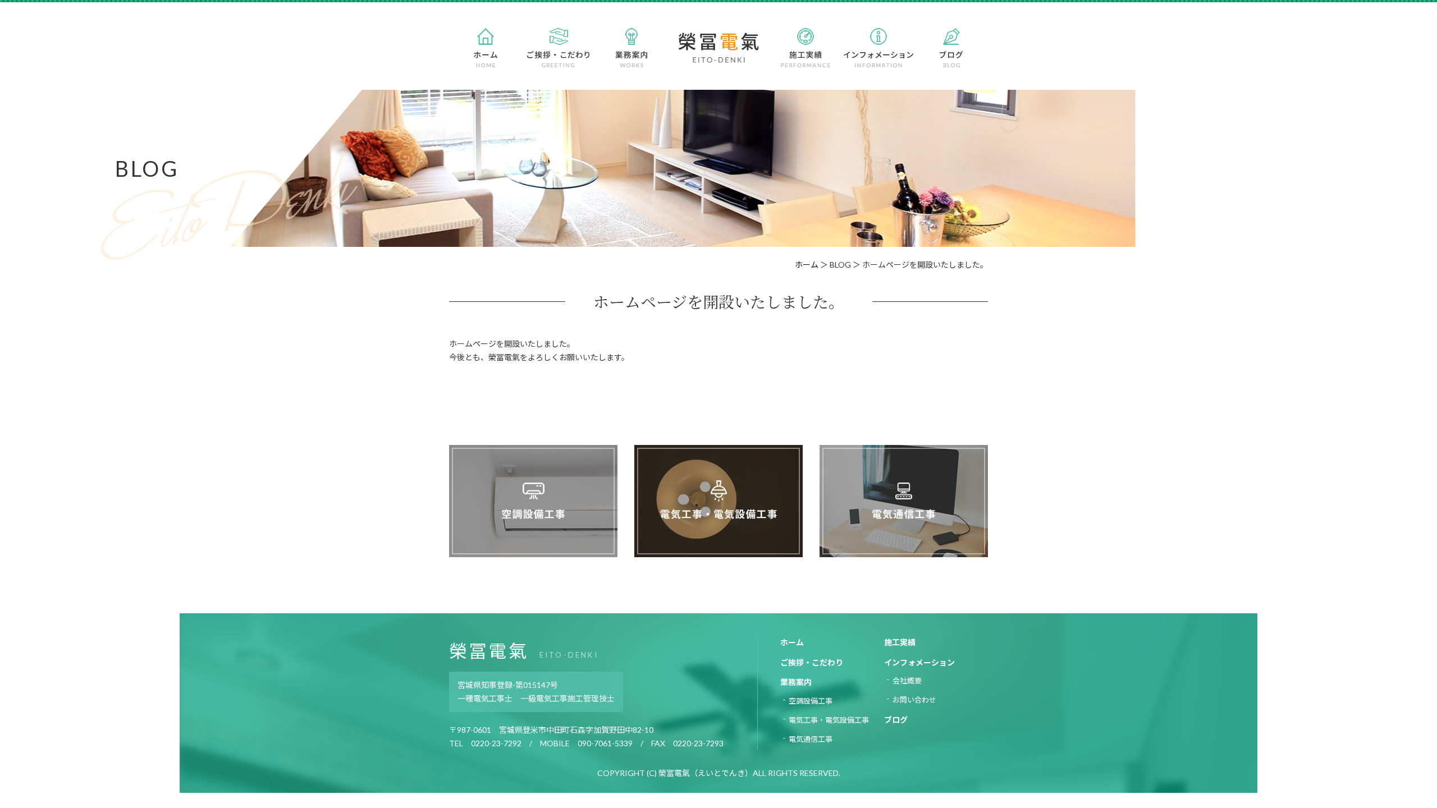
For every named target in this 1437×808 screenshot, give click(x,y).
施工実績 (900, 642)
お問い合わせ (914, 699)
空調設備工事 (810, 700)
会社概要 (907, 680)
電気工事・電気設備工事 (829, 719)
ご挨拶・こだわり (811, 662)
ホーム (806, 264)
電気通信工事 (810, 738)
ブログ (896, 719)
